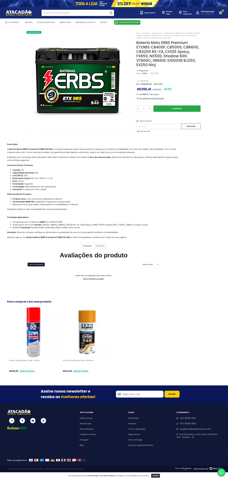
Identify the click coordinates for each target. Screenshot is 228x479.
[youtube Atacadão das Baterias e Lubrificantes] (32, 420)
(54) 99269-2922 (187, 418)
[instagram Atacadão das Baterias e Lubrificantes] (11, 420)
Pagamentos (134, 434)
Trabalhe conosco (88, 434)
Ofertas (103, 22)
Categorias (13, 22)
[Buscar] (111, 12)
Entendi (156, 476)
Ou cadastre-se (207, 14)
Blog (82, 445)
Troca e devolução (137, 429)
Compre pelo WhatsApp (129, 22)
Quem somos (86, 418)
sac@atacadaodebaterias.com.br (195, 429)
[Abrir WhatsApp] (221, 472)
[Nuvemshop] (183, 469)
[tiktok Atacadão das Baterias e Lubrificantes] (43, 420)
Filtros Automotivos (46, 22)
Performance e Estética (85, 22)
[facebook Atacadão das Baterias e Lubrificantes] (22, 420)
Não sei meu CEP (143, 131)
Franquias (84, 439)
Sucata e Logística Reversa (140, 445)
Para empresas (87, 429)
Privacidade (133, 418)
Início (138, 33)
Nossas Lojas (85, 423)
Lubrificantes (65, 22)
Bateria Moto (157, 33)
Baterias (29, 22)
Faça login (209, 11)
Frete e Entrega (135, 439)
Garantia (132, 423)
